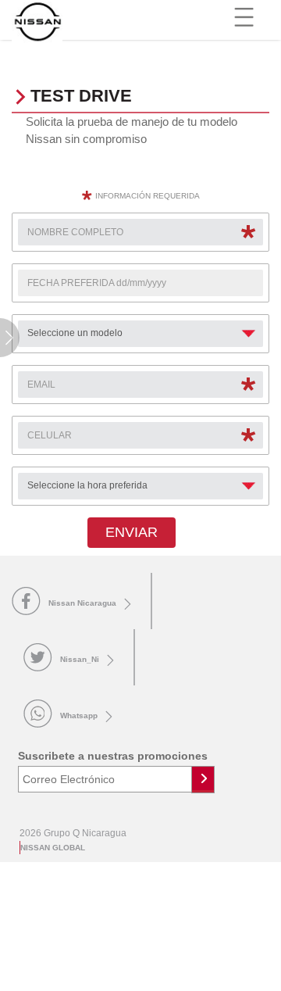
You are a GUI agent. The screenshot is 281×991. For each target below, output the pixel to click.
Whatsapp (79, 715)
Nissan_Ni (79, 659)
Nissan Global (52, 847)
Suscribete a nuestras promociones (113, 756)
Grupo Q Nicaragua (85, 833)
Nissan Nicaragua (82, 603)
